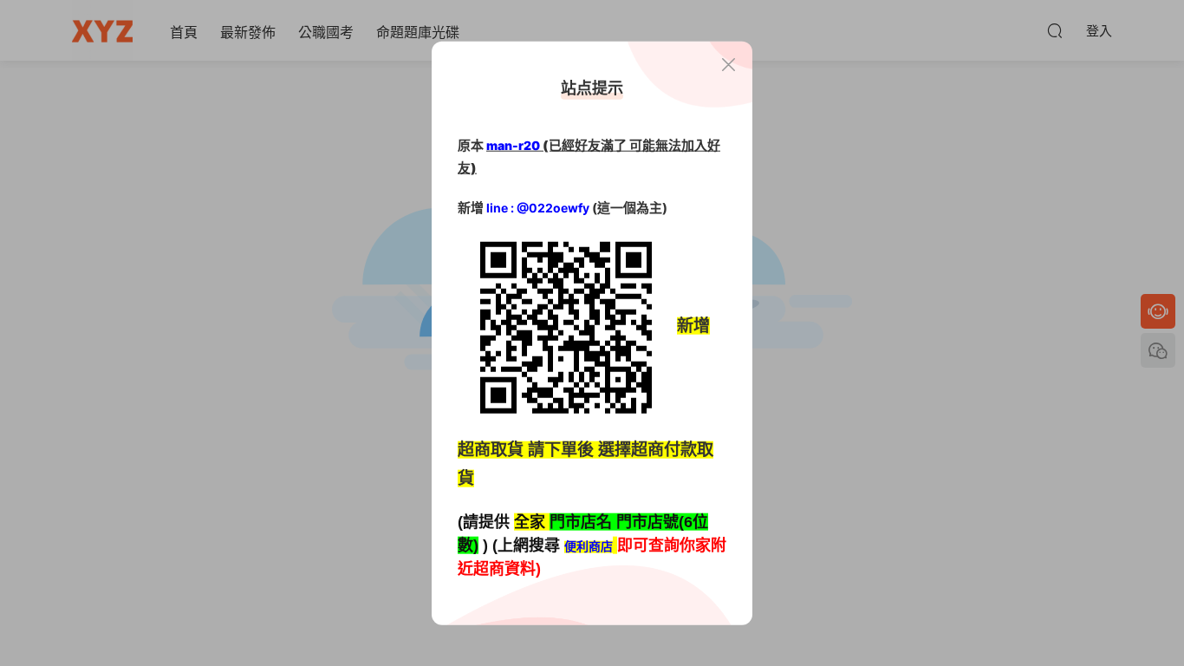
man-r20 (513, 145)
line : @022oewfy (537, 207)
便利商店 (588, 546)
